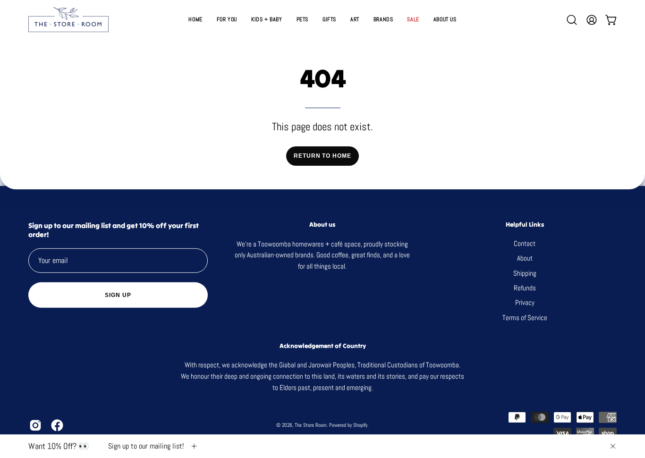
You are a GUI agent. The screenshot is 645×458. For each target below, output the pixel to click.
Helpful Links (525, 224)
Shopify (360, 425)
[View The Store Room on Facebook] (57, 425)
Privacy (525, 302)
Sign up (118, 294)
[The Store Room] (68, 19)
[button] (329, 19)
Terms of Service (524, 317)
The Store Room (311, 425)
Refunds (525, 287)
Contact (525, 243)
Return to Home (322, 156)
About (525, 258)
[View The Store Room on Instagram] (35, 425)
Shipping (524, 273)
